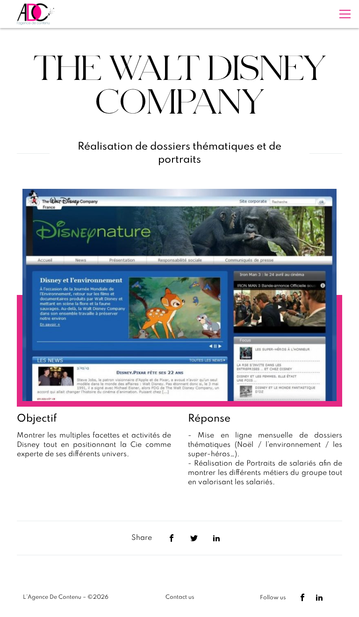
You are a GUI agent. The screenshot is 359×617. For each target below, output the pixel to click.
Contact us (179, 597)
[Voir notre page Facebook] (302, 597)
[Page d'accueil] (35, 14)
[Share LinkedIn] (216, 538)
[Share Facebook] (171, 538)
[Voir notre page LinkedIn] (319, 597)
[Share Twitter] (194, 538)
